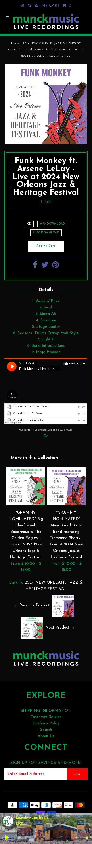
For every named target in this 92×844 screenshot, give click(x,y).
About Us (46, 736)
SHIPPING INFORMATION (46, 711)
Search (46, 730)
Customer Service (46, 717)
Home (15, 43)
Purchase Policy (46, 724)
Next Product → (60, 628)
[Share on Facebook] (35, 267)
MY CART (56, 6)
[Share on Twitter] (44, 267)
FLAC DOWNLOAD (46, 232)
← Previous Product (32, 605)
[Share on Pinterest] (55, 267)
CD (29, 223)
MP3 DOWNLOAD (52, 223)
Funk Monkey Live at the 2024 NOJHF (53, 430)
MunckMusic (25, 430)
